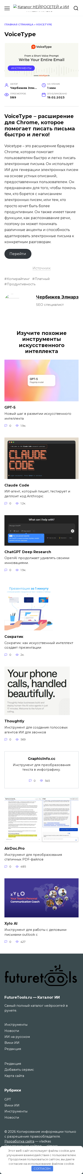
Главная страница (18, 24)
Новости (11, 1031)
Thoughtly (14, 721)
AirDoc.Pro (14, 848)
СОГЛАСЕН (42, 1168)
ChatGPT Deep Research (27, 552)
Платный (42, 279)
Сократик (13, 636)
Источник (42, 268)
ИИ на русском (17, 1037)
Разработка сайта (19, 1141)
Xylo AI (10, 923)
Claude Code (16, 485)
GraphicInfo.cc (41, 758)
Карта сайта (14, 1076)
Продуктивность (21, 284)
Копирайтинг (18, 279)
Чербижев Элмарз (57, 297)
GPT (7, 1099)
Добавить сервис (19, 1070)
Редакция (12, 1049)
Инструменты (21, 68)
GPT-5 (9, 407)
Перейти (18, 254)
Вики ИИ (11, 1043)
